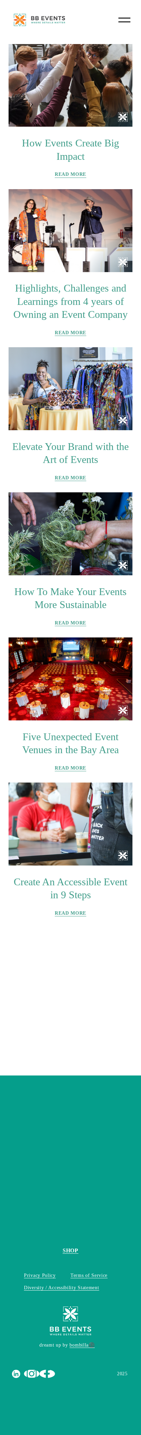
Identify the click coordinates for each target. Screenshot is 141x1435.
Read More (70, 174)
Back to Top (22, 973)
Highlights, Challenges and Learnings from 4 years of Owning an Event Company (70, 301)
